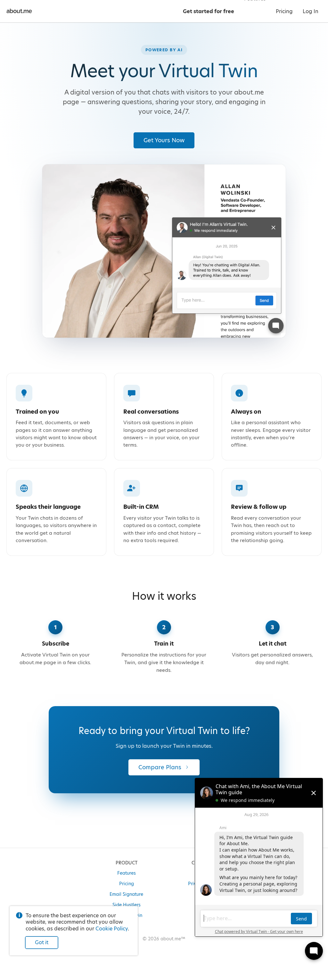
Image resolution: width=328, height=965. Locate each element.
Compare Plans (159, 767)
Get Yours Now (164, 140)
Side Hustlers (126, 905)
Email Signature (126, 894)
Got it (41, 942)
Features (126, 873)
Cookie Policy (111, 928)
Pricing (126, 883)
